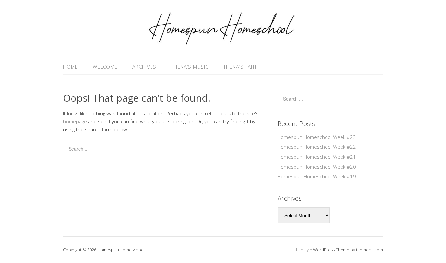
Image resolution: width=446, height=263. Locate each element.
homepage (75, 121)
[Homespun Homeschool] (223, 43)
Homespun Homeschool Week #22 (317, 146)
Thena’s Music (190, 66)
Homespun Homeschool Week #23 (317, 137)
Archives (144, 66)
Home (70, 66)
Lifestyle (304, 250)
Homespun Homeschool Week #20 (317, 166)
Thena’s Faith (241, 66)
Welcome (105, 66)
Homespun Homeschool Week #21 (317, 157)
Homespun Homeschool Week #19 (317, 176)
